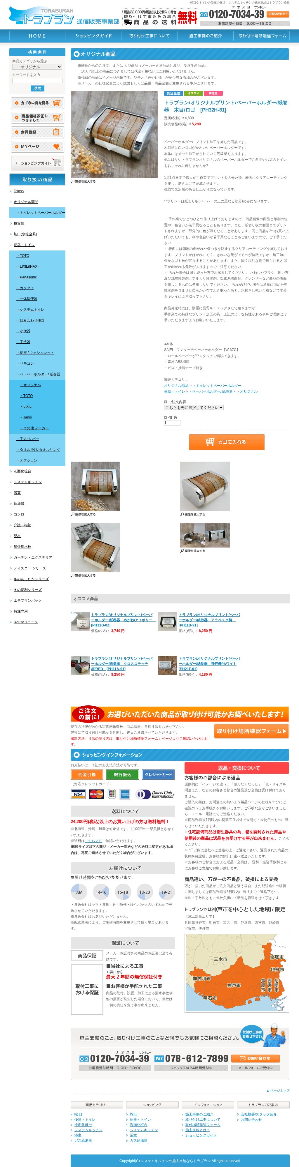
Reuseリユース (26, 622)
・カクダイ (25, 288)
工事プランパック (28, 600)
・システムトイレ (30, 310)
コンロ (19, 514)
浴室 (17, 493)
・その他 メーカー (34, 428)
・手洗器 (23, 342)
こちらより (93, 841)
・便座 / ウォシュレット (35, 353)
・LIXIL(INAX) (27, 266)
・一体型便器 (26, 299)
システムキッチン (28, 482)
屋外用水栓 (22, 547)
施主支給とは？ (197, 1130)
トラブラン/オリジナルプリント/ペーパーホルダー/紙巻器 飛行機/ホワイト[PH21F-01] (209, 663)
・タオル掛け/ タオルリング (38, 450)
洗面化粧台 (22, 471)
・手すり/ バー (27, 439)
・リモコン (25, 363)
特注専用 (21, 611)
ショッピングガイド (201, 1135)
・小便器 (23, 331)
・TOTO (22, 256)
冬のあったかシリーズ (31, 579)
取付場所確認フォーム (202, 1125)
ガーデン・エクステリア (33, 557)
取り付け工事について (202, 1119)
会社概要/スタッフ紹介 (259, 1114)
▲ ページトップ (278, 1090)
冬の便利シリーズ (28, 590)
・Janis (26, 417)
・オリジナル (30, 385)
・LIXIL (26, 407)
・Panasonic (26, 277)
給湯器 (19, 504)
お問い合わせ (251, 1119)
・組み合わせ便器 (30, 320)
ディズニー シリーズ (30, 568)
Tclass (19, 191)
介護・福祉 (22, 525)
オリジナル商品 (26, 202)
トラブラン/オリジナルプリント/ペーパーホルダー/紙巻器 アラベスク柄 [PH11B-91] (209, 620)
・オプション (26, 460)
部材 (17, 536)
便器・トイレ (24, 245)
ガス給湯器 (83, 1140)
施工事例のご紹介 (199, 1114)
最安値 (19, 223)
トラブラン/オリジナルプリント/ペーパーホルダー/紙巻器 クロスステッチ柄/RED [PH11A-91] (121, 663)
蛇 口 (78, 1114)
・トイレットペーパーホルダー (40, 213)
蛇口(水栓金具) (25, 234)
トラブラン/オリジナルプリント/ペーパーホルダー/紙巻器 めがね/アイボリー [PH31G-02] (123, 620)
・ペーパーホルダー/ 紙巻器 (38, 374)
